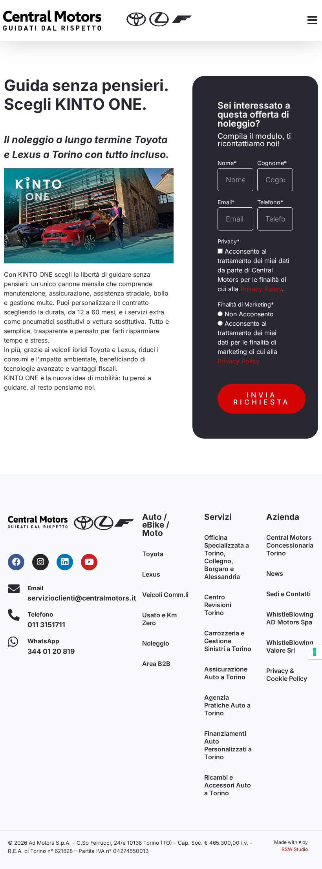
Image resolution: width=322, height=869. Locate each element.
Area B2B (156, 664)
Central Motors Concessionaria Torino (289, 545)
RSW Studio (295, 849)
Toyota (152, 554)
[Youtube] (89, 562)
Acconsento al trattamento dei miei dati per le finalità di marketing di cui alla (247, 342)
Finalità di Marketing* (246, 304)
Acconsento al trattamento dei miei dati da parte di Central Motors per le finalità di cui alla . (253, 270)
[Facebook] (16, 562)
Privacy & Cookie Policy (286, 674)
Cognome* (272, 163)
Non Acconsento (249, 314)
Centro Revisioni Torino (217, 605)
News (274, 573)
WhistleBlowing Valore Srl (289, 646)
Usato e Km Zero (159, 619)
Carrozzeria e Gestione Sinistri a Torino (227, 641)
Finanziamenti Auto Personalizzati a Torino (228, 745)
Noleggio (155, 643)
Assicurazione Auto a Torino (225, 673)
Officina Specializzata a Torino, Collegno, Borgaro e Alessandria (226, 557)
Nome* (227, 163)
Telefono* (270, 202)
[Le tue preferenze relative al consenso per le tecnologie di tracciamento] (314, 651)
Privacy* (229, 241)
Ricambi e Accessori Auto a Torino (227, 785)
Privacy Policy (261, 289)
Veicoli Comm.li (165, 595)
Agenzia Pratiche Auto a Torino (227, 705)
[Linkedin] (65, 562)
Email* (226, 202)
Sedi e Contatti (288, 594)
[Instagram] (40, 562)
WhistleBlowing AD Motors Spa (289, 618)
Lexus (151, 574)
